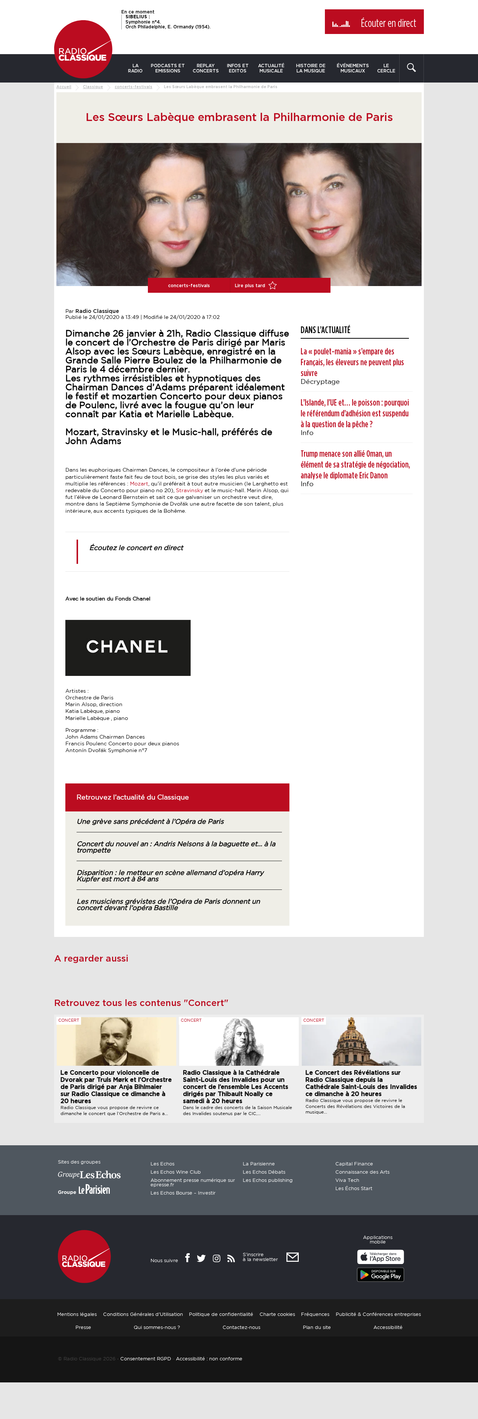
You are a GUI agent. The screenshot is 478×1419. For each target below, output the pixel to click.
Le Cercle (386, 68)
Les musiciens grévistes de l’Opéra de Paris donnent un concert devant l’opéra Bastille (168, 905)
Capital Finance (354, 1164)
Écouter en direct (388, 23)
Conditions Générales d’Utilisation (143, 1315)
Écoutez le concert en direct (136, 548)
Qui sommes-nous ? (157, 1328)
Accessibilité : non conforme (209, 1359)
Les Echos (162, 1164)
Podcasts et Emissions (168, 68)
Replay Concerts (206, 68)
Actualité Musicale (271, 68)
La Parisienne (259, 1164)
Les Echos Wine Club (175, 1172)
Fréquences (315, 1315)
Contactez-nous (241, 1328)
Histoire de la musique (311, 68)
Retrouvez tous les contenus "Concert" (141, 1003)
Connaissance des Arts (362, 1172)
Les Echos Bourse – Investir (182, 1193)
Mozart (139, 484)
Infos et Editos (238, 68)
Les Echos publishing (268, 1181)
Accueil (63, 87)
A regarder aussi (91, 958)
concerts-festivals (133, 87)
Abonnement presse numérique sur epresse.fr (192, 1183)
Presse (83, 1328)
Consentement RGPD (145, 1359)
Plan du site (317, 1328)
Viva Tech (347, 1181)
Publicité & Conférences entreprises (378, 1315)
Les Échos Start (353, 1189)
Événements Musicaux (353, 68)
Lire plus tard (251, 285)
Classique (93, 87)
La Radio (135, 68)
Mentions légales (77, 1315)
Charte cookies (277, 1315)
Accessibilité (388, 1328)
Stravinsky (190, 490)
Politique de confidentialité (221, 1315)
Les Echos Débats (264, 1172)
